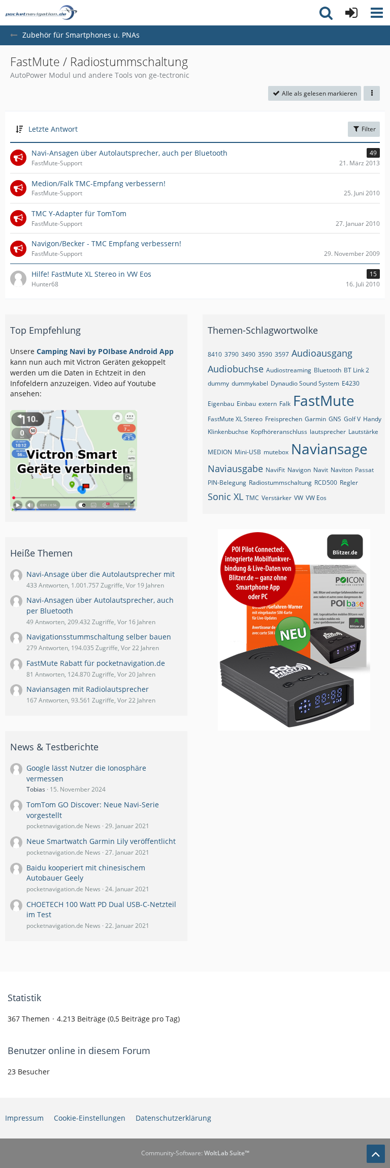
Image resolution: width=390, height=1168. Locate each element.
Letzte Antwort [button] (53, 129)
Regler (349, 482)
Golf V (352, 419)
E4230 (351, 383)
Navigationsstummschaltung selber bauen (98, 636)
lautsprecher (328, 431)
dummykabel (250, 383)
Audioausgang (321, 353)
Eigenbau (221, 403)
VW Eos (316, 497)
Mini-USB (248, 452)
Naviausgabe (235, 468)
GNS (335, 419)
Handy (372, 419)
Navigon (299, 469)
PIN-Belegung (227, 482)
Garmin (315, 419)
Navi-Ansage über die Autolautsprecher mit (100, 574)
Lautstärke (363, 431)
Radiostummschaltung (280, 482)
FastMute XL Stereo (235, 419)
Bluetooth (327, 370)
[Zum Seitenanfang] (376, 1154)
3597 (282, 354)
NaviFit (275, 469)
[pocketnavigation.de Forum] (41, 13)
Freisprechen (283, 419)
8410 (215, 354)
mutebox (276, 452)
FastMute (323, 400)
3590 (265, 354)
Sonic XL (225, 496)
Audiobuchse (236, 369)
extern (267, 403)
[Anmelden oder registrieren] (351, 13)
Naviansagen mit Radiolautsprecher (87, 689)
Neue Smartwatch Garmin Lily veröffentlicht (101, 841)
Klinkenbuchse (228, 431)
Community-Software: (195, 1153)
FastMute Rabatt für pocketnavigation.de (95, 663)
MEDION (220, 452)
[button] (377, 13)
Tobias (35, 789)
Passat (364, 469)
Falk (284, 403)
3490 (248, 354)
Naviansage (329, 448)
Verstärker (276, 497)
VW (298, 497)
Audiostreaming (288, 370)
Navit (320, 469)
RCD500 (325, 482)
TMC (252, 497)
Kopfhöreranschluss (279, 431)
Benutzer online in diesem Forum (79, 1050)
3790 (231, 354)
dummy (218, 383)
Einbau (246, 403)
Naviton (341, 469)
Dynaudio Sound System (305, 383)
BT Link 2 (356, 370)
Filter (368, 129)
